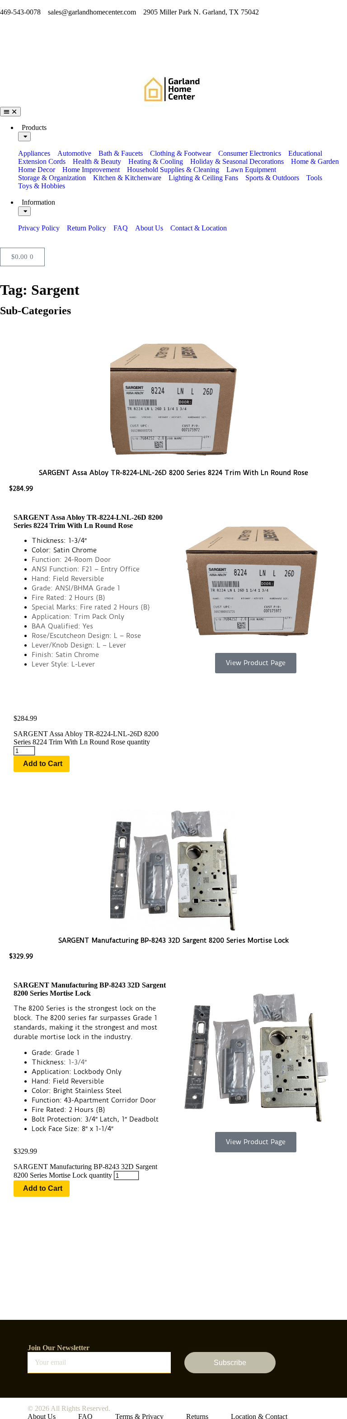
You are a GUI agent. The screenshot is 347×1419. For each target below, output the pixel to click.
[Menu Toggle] (10, 111)
